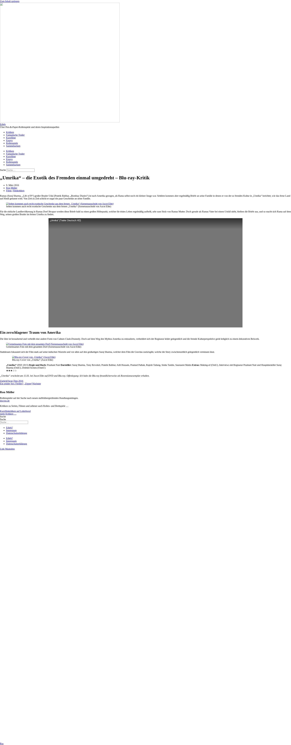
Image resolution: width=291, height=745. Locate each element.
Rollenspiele (12, 143)
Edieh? (9, 427)
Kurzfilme (11, 137)
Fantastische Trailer (15, 135)
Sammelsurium (13, 146)
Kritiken (10, 132)
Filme (9, 190)
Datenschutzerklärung (16, 433)
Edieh (3, 124)
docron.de (5, 401)
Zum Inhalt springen (9, 1)
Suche (3, 170)
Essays (9, 140)
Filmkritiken (18, 190)
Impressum (11, 430)
